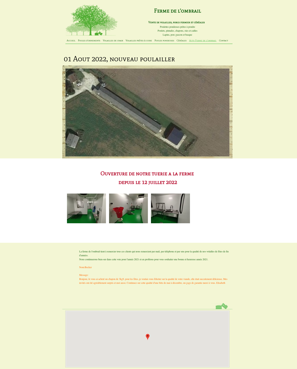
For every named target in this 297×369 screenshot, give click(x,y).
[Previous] (66, 105)
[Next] (228, 105)
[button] (86, 208)
